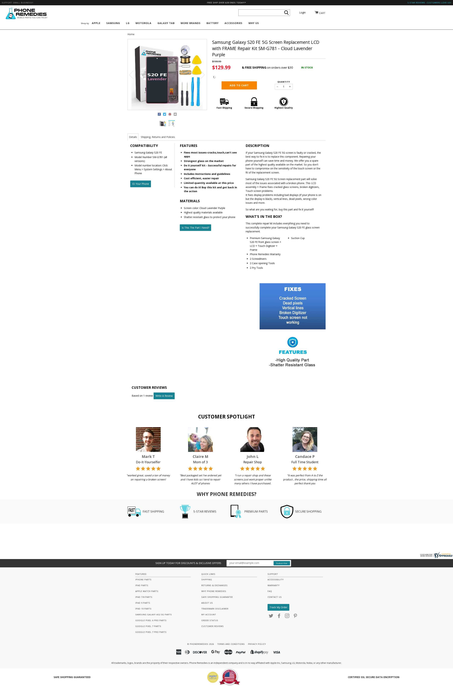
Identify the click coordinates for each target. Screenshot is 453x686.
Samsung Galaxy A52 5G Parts (153, 614)
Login (302, 12)
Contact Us (275, 597)
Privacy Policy (257, 644)
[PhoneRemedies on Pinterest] (295, 616)
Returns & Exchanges (214, 585)
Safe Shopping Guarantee (217, 597)
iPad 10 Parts (143, 608)
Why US (253, 23)
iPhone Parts (143, 579)
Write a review (164, 395)
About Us (207, 602)
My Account (208, 614)
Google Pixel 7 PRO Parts (151, 632)
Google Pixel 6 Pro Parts (151, 620)
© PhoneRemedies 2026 (200, 644)
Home (130, 34)
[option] (167, 74)
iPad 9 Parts (142, 602)
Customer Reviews (212, 626)
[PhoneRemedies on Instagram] (287, 616)
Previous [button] (133, 75)
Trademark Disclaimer (214, 608)
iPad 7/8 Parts (143, 597)
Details (133, 137)
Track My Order (278, 607)
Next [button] (200, 75)
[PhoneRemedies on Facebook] (279, 616)
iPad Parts (141, 585)
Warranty (274, 585)
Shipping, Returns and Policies (158, 137)
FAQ (270, 591)
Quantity (283, 81)
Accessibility (276, 579)
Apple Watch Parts (146, 591)
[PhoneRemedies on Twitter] (271, 616)
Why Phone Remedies (213, 591)
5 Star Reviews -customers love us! (429, 2)
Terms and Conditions (231, 644)
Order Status (209, 620)
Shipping (206, 579)
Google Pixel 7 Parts (148, 626)
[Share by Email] (175, 115)
